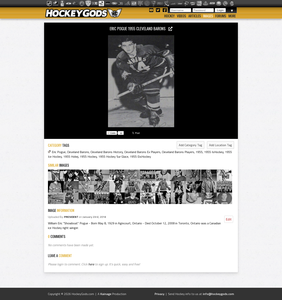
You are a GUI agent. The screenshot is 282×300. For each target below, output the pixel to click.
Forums (220, 15)
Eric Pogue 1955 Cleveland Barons (139, 28)
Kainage (105, 294)
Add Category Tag (190, 145)
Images (208, 15)
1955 (199, 152)
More (232, 15)
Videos (181, 15)
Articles (194, 15)
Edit (229, 219)
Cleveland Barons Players (178, 152)
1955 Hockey (88, 156)
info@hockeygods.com (218, 294)
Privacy (159, 294)
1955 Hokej (70, 156)
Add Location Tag (220, 145)
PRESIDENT (71, 217)
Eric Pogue (59, 152)
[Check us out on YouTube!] (151, 10)
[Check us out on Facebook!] (164, 10)
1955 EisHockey (140, 156)
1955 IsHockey (213, 152)
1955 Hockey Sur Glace (113, 156)
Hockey (169, 15)
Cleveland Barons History (107, 152)
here (91, 264)
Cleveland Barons (78, 152)
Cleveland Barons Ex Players (142, 152)
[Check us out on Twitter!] (158, 10)
